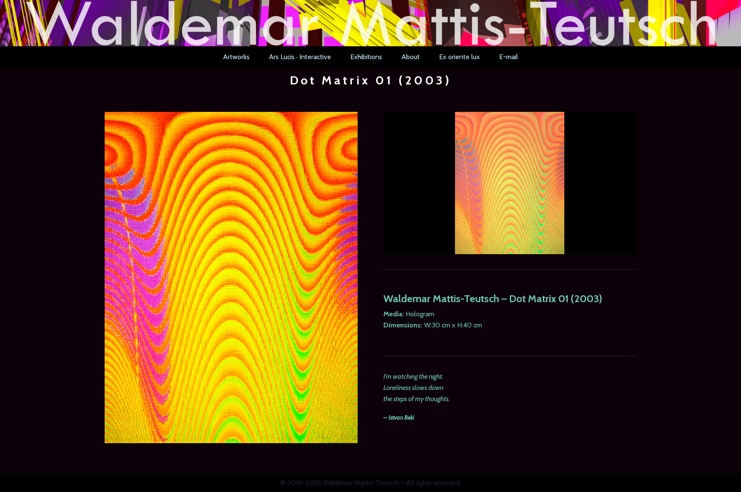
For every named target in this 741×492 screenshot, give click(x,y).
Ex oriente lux (459, 57)
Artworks (236, 57)
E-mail (508, 57)
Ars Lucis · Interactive (300, 57)
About (410, 57)
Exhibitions (366, 57)
